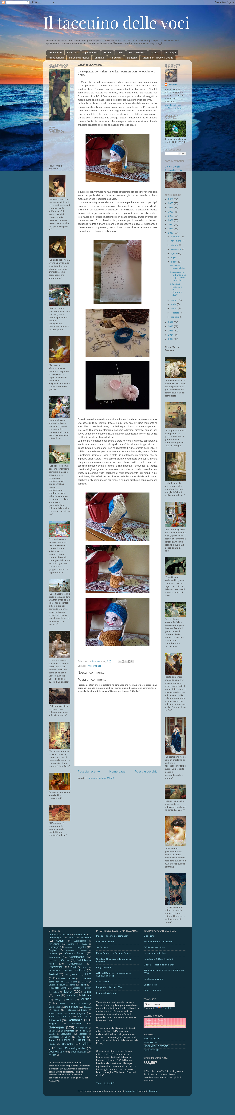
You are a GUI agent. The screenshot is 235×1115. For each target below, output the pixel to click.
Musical (62, 1004)
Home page (55, 52)
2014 (171, 335)
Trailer (81, 1039)
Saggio (52, 1023)
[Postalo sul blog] (122, 661)
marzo (174, 308)
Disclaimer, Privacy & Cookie (157, 57)
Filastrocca (76, 974)
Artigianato (86, 937)
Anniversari (80, 934)
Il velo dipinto (103, 981)
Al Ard (52, 934)
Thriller (66, 1039)
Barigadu (68, 947)
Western (52, 1055)
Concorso (52, 960)
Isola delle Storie (57, 988)
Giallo (72, 978)
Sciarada (53, 1031)
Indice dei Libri (56, 57)
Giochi (74, 982)
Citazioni (53, 953)
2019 (171, 228)
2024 (171, 207)
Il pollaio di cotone (105, 941)
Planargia (87, 1007)
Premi (120, 52)
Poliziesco (71, 1010)
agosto (174, 253)
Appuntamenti (91, 52)
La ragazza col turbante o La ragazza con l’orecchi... (178, 276)
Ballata (84, 944)
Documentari (75, 964)
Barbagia (54, 947)
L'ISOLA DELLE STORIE (156, 1046)
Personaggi (170, 52)
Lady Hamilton (103, 967)
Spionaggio (54, 1037)
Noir (73, 1003)
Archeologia (55, 937)
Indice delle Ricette (79, 57)
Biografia (81, 947)
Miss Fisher (149, 936)
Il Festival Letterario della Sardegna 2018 (176, 289)
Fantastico (69, 970)
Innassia (172, 85)
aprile (174, 304)
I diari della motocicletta (177, 266)
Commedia (54, 957)
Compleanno (76, 956)
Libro (68, 992)
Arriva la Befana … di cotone (158, 941)
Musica (154, 52)
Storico (81, 1037)
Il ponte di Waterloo (106, 993)
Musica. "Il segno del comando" (112, 936)
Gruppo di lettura (57, 985)
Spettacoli (82, 1034)
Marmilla (71, 995)
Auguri (60, 940)
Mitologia (58, 1000)
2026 (171, 199)
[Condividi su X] (125, 661)
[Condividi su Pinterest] (131, 661)
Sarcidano (76, 1023)
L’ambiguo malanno (153, 979)
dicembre (176, 236)
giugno (174, 262)
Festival (53, 974)
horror (72, 985)
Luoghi (87, 991)
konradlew (130, 1091)
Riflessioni (55, 1020)
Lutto (57, 995)
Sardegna (132, 57)
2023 (171, 212)
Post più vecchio (146, 771)
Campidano (69, 950)
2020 (171, 224)
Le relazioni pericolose (155, 953)
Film (88, 974)
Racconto (82, 1016)
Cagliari (52, 950)
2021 (171, 220)
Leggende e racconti (82, 988)
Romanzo (75, 1020)
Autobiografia (80, 941)
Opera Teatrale (55, 1007)
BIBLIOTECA (150, 1042)
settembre (176, 249)
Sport (67, 1037)
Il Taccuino (72, 52)
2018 (171, 233)
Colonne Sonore (75, 953)
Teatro (52, 1040)
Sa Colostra (102, 947)
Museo (69, 999)
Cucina (65, 960)
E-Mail (73, 967)
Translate (167, 1008)
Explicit (84, 967)
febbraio (175, 313)
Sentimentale (67, 1031)
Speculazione (67, 1034)
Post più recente (89, 771)
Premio (84, 1010)
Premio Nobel (55, 1013)
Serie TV (84, 1031)
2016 (171, 326)
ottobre (175, 245)
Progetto (52, 1016)
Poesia (55, 1010)
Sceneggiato (81, 1028)
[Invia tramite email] (119, 661)
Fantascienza (54, 970)
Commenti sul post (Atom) (101, 778)
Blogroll (107, 52)
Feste (82, 970)
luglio (174, 257)
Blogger (153, 1091)
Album (66, 935)
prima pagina (76, 1013)
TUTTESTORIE (151, 1050)
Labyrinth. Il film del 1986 (109, 987)
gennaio (175, 317)
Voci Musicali (78, 1051)
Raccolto (67, 1016)
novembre (176, 241)
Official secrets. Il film (154, 947)
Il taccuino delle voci (116, 22)
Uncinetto (99, 57)
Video (86, 1044)
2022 (171, 216)
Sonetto (52, 1034)
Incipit (83, 985)
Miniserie (86, 995)
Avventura (54, 944)
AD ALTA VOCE (151, 1038)
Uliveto (52, 1044)
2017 (171, 322)
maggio (175, 300)
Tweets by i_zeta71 (106, 1083)
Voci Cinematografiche (72, 1048)
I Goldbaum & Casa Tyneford (158, 959)
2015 (171, 331)
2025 (171, 203)
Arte (90, 666)
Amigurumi (115, 57)
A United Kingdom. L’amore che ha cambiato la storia (113, 974)
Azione (71, 944)
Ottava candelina (152, 990)
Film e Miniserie (137, 52)
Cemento (83, 950)
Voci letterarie (57, 1051)
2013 (171, 339)
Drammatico (56, 966)
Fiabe (66, 975)
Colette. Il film (150, 985)
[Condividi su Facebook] (128, 661)
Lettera (56, 992)
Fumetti (61, 979)
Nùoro (85, 1004)
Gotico (85, 982)
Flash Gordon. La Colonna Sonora (113, 953)
